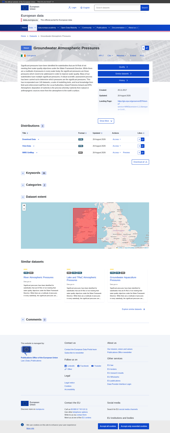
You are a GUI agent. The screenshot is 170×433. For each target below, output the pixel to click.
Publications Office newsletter (119, 352)
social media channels (128, 409)
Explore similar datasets (133, 309)
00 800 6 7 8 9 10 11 (79, 409)
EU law (110, 365)
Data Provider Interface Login (119, 384)
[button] (45, 1)
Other (70, 369)
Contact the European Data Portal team (81, 349)
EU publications (113, 381)
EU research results (115, 373)
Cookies (68, 386)
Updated (96, 133)
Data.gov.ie (31, 56)
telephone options (80, 412)
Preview (126, 153)
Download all (139, 162)
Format (81, 133)
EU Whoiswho (113, 377)
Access (116, 139)
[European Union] (41, 403)
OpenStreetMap (130, 248)
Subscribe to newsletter (74, 353)
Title (24, 133)
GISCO (146, 248)
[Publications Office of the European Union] (41, 350)
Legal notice (70, 383)
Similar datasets (122, 74)
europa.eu (40, 409)
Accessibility (70, 389)
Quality (122, 67)
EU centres (86, 418)
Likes (140, 133)
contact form (82, 415)
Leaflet (120, 248)
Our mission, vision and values (119, 349)
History (122, 80)
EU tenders (112, 369)
